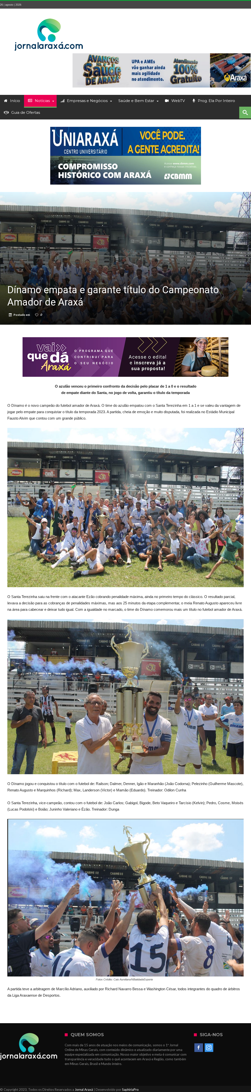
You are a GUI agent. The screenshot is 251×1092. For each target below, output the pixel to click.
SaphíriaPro (130, 1090)
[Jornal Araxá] (49, 15)
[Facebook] (198, 1047)
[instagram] (209, 1047)
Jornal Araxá (84, 1090)
